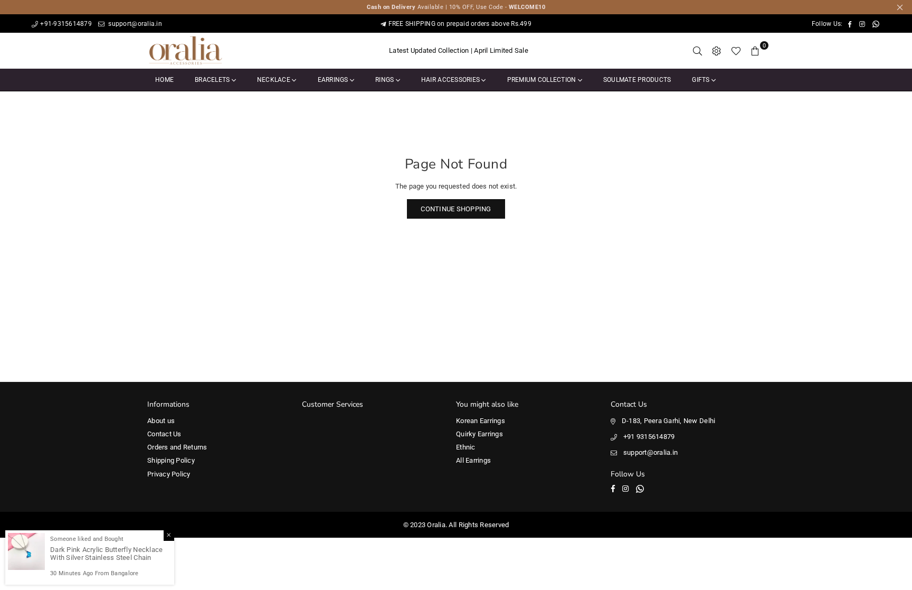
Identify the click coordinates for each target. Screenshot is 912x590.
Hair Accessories (451, 79)
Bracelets (213, 79)
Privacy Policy (169, 474)
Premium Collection (542, 79)
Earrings (334, 79)
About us (161, 421)
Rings (385, 79)
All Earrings (473, 460)
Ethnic (466, 447)
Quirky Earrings (479, 434)
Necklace (274, 79)
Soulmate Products (637, 79)
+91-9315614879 (66, 23)
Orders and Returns (177, 447)
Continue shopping (456, 209)
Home (164, 79)
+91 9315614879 (649, 437)
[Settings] (716, 51)
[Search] (697, 51)
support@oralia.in (134, 23)
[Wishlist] (736, 51)
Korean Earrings (480, 421)
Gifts (701, 79)
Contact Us (164, 434)
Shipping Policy (171, 460)
